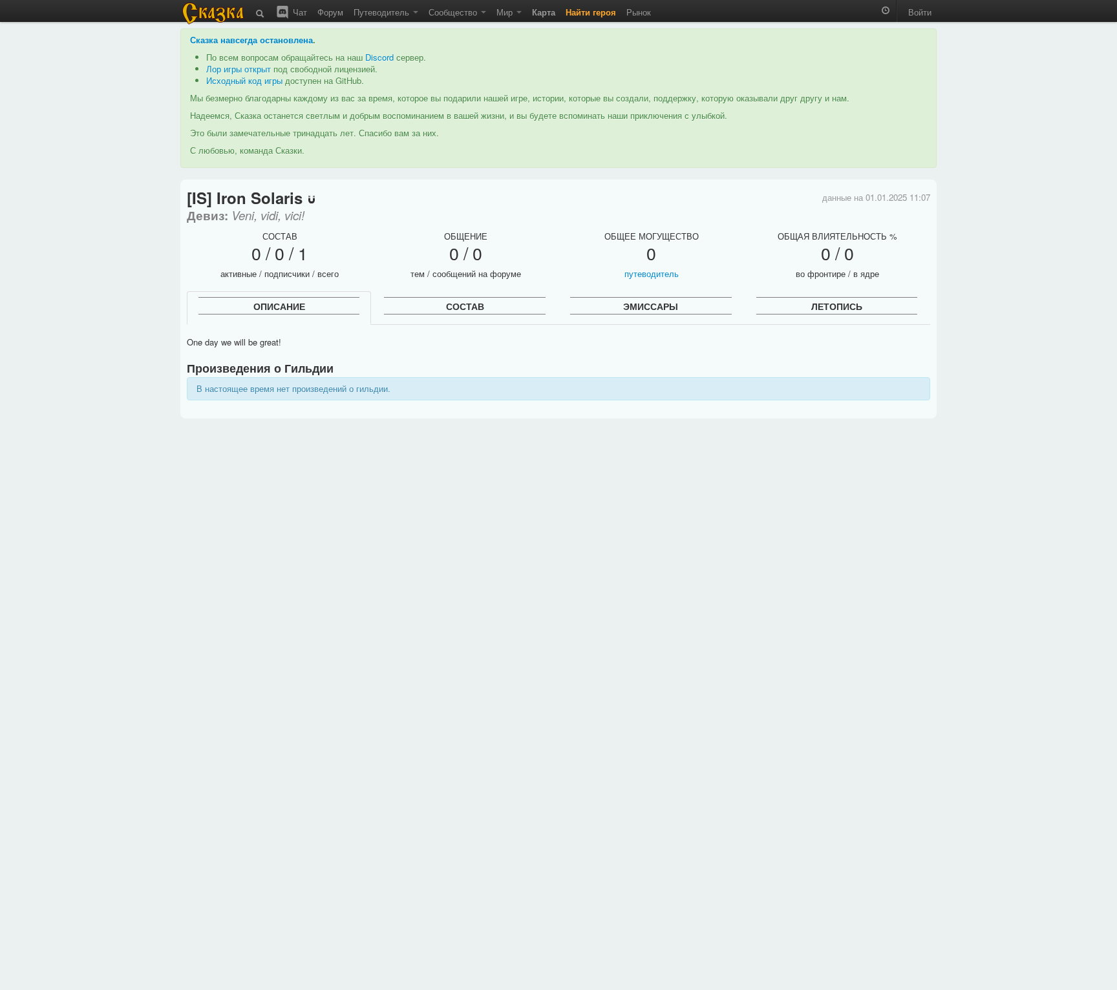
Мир (505, 12)
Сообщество (454, 12)
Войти (919, 12)
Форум (330, 12)
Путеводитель (383, 12)
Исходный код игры (244, 80)
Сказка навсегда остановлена (251, 40)
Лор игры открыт (238, 69)
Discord (379, 57)
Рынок (638, 12)
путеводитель (651, 273)
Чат (298, 12)
